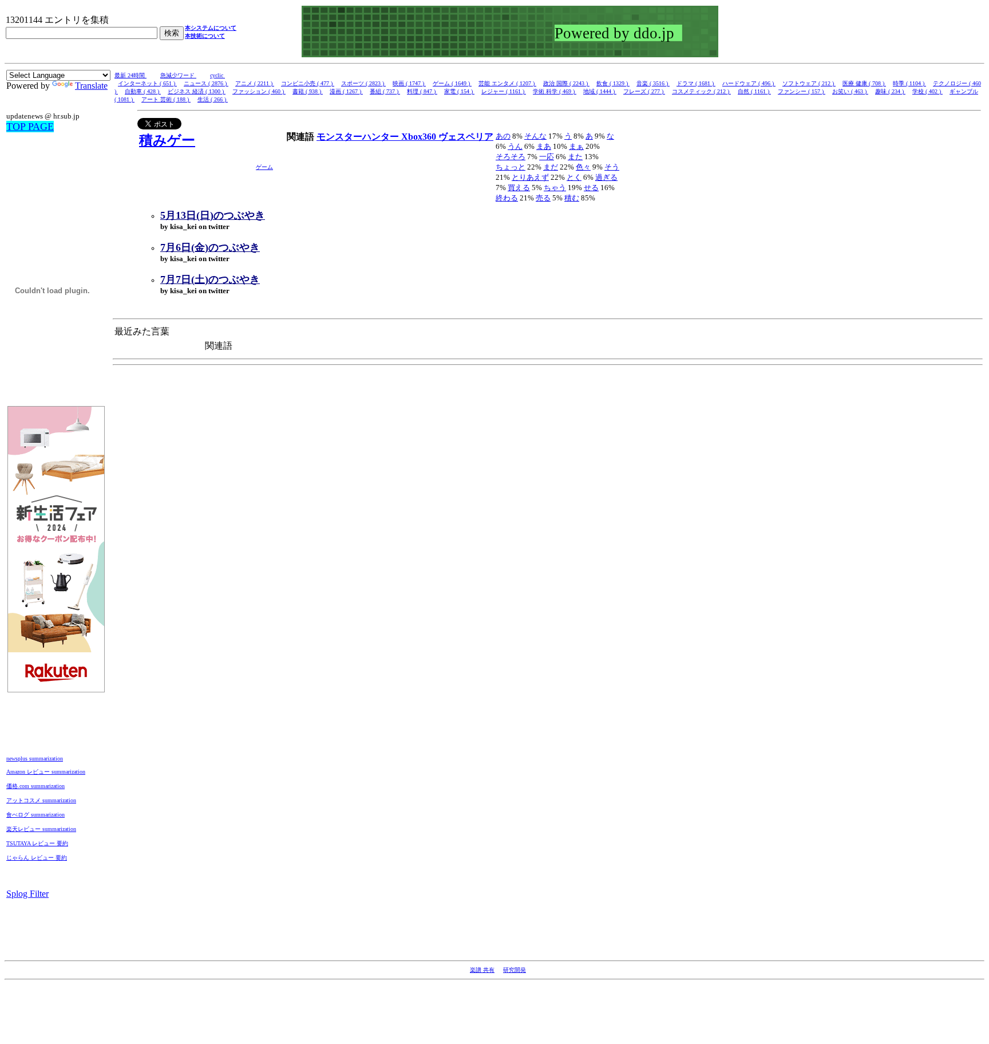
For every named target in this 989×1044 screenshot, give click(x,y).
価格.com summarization (35, 786)
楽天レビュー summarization (41, 829)
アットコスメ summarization (41, 800)
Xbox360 (419, 136)
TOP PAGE (30, 126)
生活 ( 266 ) (212, 99)
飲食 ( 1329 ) (613, 83)
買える (519, 187)
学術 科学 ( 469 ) (554, 91)
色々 (583, 167)
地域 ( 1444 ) (599, 91)
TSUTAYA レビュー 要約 (37, 843)
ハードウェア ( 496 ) (749, 83)
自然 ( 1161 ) (754, 91)
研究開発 (514, 970)
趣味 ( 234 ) (890, 91)
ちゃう (555, 187)
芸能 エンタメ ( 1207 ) (507, 83)
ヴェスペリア (465, 136)
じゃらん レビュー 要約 (36, 857)
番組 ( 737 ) (385, 91)
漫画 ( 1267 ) (346, 91)
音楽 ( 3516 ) (653, 83)
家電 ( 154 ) (459, 91)
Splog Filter (27, 894)
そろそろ (510, 156)
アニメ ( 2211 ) (254, 83)
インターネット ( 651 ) (147, 83)
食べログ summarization (35, 814)
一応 (546, 156)
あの (503, 136)
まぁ (576, 146)
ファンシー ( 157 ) (801, 91)
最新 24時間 (130, 75)
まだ (550, 167)
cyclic (217, 75)
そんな (535, 136)
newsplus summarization (34, 758)
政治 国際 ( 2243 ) (566, 83)
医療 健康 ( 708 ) (864, 83)
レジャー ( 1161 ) (503, 91)
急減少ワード (178, 75)
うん (515, 146)
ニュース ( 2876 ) (206, 83)
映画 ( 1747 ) (409, 83)
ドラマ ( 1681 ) (696, 83)
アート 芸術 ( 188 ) (166, 99)
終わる (507, 198)
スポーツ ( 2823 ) (363, 83)
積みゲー (167, 140)
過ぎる (606, 177)
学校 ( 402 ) (927, 91)
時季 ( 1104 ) (909, 83)
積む (571, 198)
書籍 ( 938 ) (307, 91)
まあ (543, 146)
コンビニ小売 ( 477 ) (307, 83)
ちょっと (510, 167)
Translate (91, 85)
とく (574, 177)
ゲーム (264, 167)
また (575, 156)
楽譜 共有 (482, 970)
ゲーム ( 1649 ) (452, 83)
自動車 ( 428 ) (143, 91)
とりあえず (530, 177)
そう (611, 167)
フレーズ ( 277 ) (644, 91)
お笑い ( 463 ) (850, 91)
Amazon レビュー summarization (45, 772)
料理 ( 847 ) (422, 91)
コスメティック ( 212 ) (701, 91)
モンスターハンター (359, 136)
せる (591, 187)
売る (543, 198)
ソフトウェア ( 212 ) (809, 83)
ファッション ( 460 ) (259, 91)
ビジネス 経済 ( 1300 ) (197, 91)
